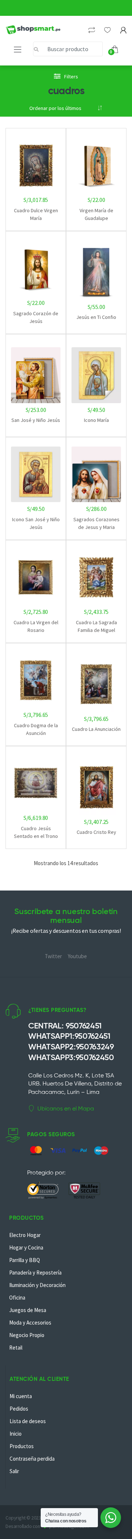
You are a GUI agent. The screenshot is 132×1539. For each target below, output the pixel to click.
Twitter (53, 956)
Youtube (77, 956)
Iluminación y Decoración (37, 1285)
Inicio (16, 1433)
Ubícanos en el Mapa (65, 1108)
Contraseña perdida (32, 1458)
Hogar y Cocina (26, 1247)
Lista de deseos (28, 1421)
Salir (14, 1471)
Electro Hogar (25, 1234)
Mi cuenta (21, 1396)
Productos (22, 1446)
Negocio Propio (26, 1335)
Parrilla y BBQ (24, 1260)
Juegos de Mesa (27, 1310)
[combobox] (68, 49)
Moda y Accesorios (30, 1322)
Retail (15, 1347)
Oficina (17, 1297)
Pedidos (19, 1408)
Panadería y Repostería (35, 1272)
